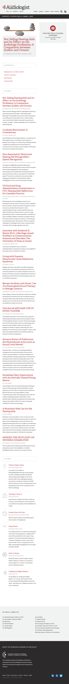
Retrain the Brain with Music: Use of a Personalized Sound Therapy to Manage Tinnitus (19, 286)
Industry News (8, 81)
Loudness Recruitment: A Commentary (15, 131)
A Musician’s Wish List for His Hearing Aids (17, 410)
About (41, 11)
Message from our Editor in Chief (14, 72)
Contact (21, 675)
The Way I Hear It (15, 494)
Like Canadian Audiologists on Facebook (56, 675)
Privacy (26, 675)
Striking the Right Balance (18, 571)
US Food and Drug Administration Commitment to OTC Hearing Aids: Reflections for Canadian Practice (19, 189)
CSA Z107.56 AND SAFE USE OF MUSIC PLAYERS (18, 309)
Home (36, 11)
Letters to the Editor (10, 75)
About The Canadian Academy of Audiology (20, 647)
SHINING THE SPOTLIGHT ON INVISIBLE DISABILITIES (18, 438)
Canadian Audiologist (16, 7)
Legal (30, 675)
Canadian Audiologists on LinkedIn (52, 675)
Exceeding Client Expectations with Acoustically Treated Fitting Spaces (19, 378)
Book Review (8, 78)
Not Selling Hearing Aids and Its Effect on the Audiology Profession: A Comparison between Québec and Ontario (19, 44)
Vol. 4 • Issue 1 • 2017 (25, 16)
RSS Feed (65, 11)
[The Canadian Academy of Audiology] (15, 655)
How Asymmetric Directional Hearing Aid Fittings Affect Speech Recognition (17, 157)
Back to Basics (14, 553)
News (47, 11)
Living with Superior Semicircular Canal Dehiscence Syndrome (18, 259)
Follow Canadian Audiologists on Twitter (61, 675)
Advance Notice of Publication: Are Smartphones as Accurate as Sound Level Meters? (19, 342)
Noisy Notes (13, 526)
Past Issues (54, 11)
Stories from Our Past (17, 512)
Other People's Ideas (16, 465)
